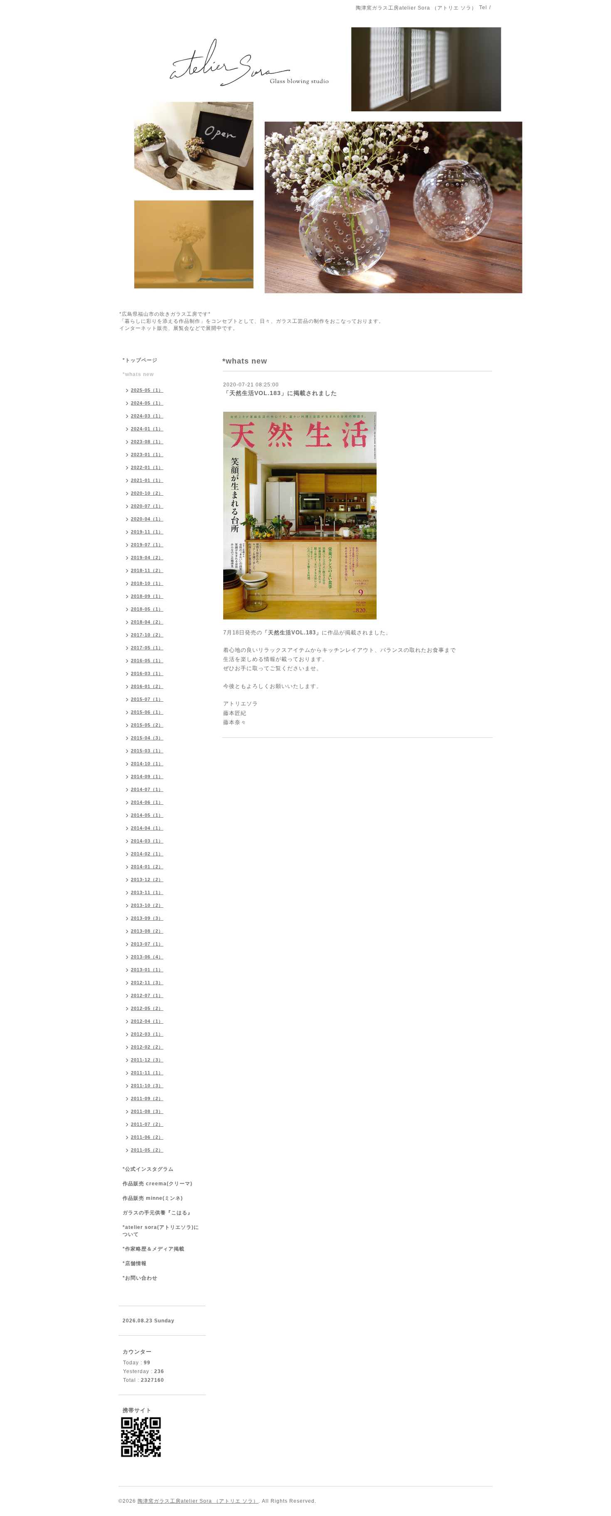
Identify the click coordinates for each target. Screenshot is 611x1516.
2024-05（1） (147, 402)
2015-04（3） (147, 737)
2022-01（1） (147, 467)
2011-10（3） (147, 1085)
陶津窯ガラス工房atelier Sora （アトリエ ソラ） (198, 1501)
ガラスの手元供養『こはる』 (158, 1213)
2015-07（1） (147, 699)
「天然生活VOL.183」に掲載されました (280, 393)
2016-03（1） (147, 673)
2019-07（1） (147, 544)
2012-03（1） (147, 1034)
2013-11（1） (147, 892)
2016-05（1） (147, 660)
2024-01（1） (147, 428)
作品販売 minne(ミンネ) (153, 1198)
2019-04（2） (147, 557)
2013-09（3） (147, 918)
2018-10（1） (147, 583)
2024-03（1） (147, 415)
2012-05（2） (147, 1008)
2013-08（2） (147, 931)
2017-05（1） (147, 647)
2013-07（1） (147, 943)
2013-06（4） (147, 956)
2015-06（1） (147, 712)
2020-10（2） (147, 493)
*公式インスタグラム (148, 1169)
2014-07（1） (147, 789)
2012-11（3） (147, 982)
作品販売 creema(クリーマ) (157, 1184)
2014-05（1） (147, 815)
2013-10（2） (147, 905)
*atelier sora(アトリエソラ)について (161, 1230)
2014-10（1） (147, 763)
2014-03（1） (147, 840)
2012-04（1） (147, 1021)
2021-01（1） (147, 480)
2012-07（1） (147, 995)
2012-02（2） (147, 1046)
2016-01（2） (147, 686)
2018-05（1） (147, 609)
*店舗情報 (135, 1263)
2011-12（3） (147, 1059)
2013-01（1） (147, 969)
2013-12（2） (147, 879)
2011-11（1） (147, 1072)
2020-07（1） (147, 506)
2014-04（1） (147, 828)
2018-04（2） (147, 621)
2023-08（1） (147, 441)
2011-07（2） (147, 1124)
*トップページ (140, 360)
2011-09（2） (147, 1098)
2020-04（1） (147, 518)
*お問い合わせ (140, 1278)
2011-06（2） (147, 1137)
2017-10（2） (147, 634)
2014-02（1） (147, 853)
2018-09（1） (147, 596)
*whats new (138, 374)
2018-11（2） (147, 570)
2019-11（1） (147, 531)
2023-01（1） (147, 454)
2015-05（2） (147, 724)
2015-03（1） (147, 750)
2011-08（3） (147, 1111)
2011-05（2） (147, 1149)
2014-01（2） (147, 866)
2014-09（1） (147, 776)
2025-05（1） (147, 390)
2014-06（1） (147, 802)
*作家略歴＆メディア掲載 (154, 1249)
